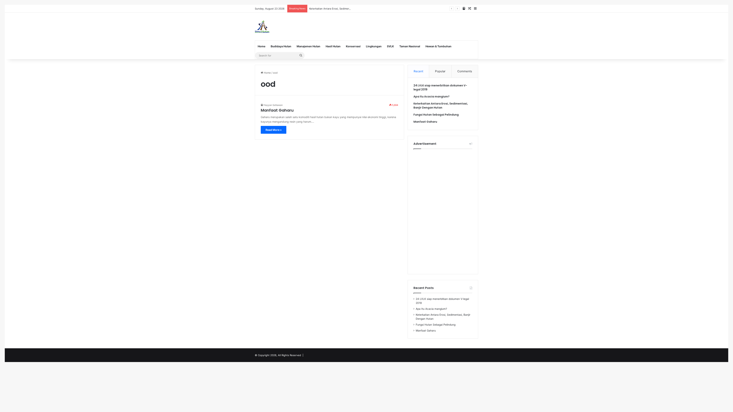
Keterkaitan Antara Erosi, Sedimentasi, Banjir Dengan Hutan (344, 8)
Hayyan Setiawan (273, 105)
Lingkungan (374, 46)
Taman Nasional (409, 46)
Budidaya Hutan (281, 46)
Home (261, 46)
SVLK (390, 46)
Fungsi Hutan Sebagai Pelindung (436, 115)
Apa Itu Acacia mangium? (431, 96)
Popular (440, 71)
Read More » (274, 129)
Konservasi (353, 46)
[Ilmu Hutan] (262, 26)
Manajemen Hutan (308, 46)
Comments (464, 71)
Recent (418, 71)
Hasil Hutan (333, 46)
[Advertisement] (404, 25)
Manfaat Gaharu (277, 110)
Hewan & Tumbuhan (438, 46)
